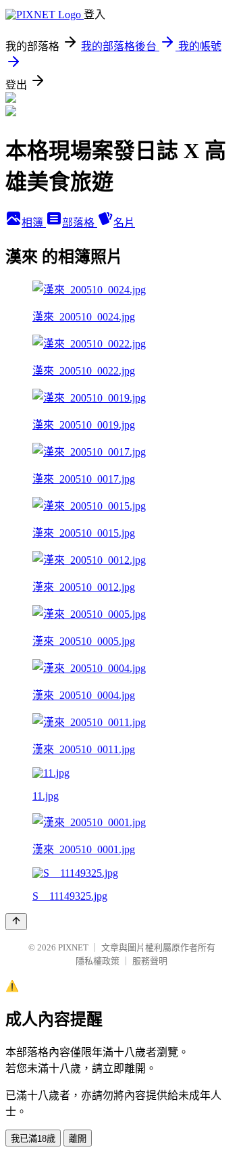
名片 (124, 222)
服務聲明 (149, 961)
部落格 (79, 222)
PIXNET (73, 947)
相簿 (34, 222)
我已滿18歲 (33, 1139)
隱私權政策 (97, 961)
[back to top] (16, 921)
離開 (77, 1139)
